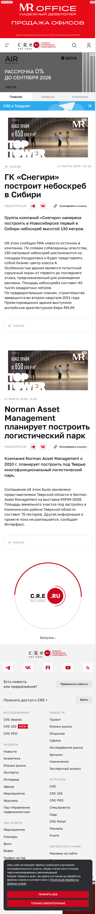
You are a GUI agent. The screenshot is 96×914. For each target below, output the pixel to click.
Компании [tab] (80, 97)
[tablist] (48, 96)
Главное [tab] (16, 97)
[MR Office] (48, 19)
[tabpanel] (48, 372)
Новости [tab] (48, 97)
